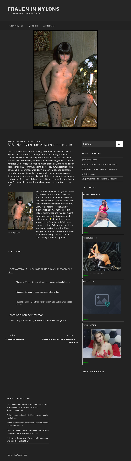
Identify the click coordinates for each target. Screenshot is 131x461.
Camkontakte (49, 26)
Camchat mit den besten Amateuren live (42, 292)
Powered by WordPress (17, 455)
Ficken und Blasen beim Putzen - (21, 438)
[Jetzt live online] (102, 226)
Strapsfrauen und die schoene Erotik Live (99, 179)
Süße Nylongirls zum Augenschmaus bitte (99, 169)
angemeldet (23, 320)
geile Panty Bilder (89, 160)
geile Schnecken (89, 174)
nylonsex (16, 251)
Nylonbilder (33, 26)
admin (37, 141)
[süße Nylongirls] (20, 211)
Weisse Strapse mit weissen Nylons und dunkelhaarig (47, 282)
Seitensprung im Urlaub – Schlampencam (24, 415)
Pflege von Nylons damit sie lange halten (99, 164)
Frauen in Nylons (34, 9)
